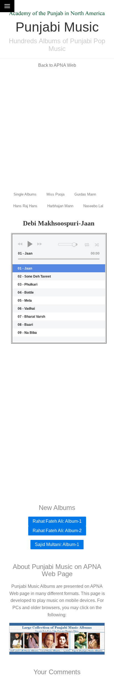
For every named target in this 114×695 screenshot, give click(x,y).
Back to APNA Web (57, 65)
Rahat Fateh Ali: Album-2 (57, 530)
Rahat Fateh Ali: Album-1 (57, 521)
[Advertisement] (57, 129)
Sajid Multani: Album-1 (57, 544)
